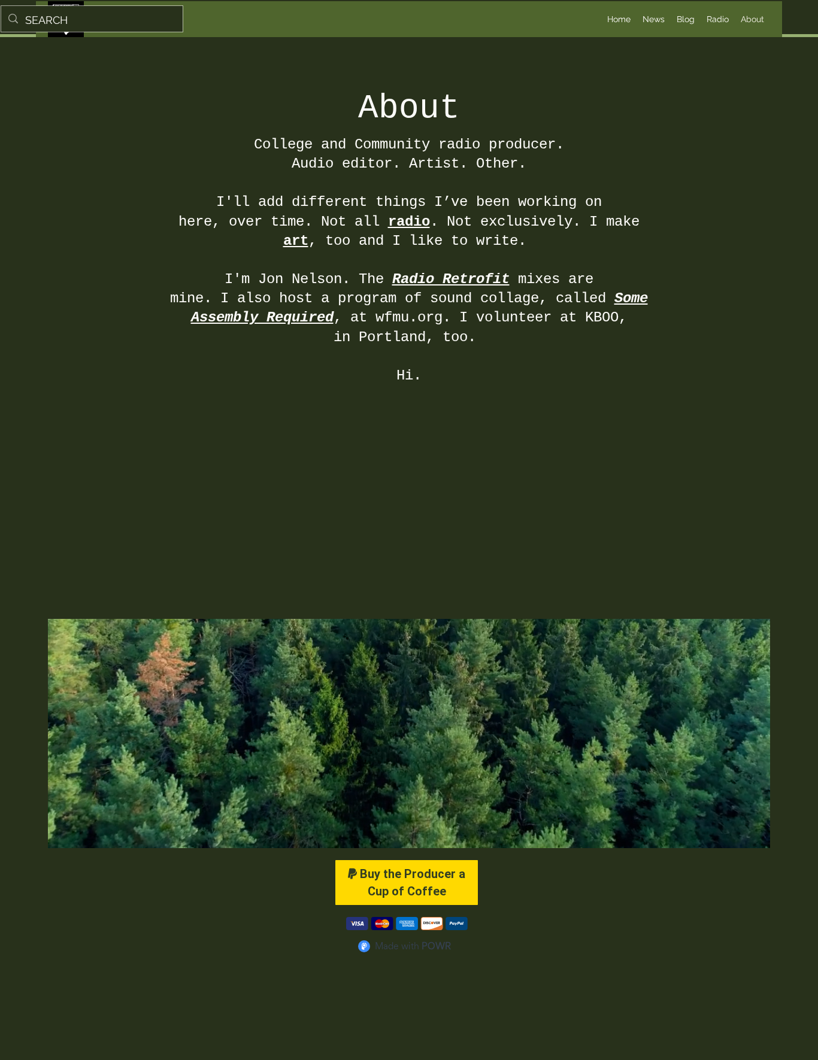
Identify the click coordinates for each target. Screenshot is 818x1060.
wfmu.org (409, 317)
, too (333, 241)
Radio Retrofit (451, 279)
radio (409, 222)
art (295, 241)
